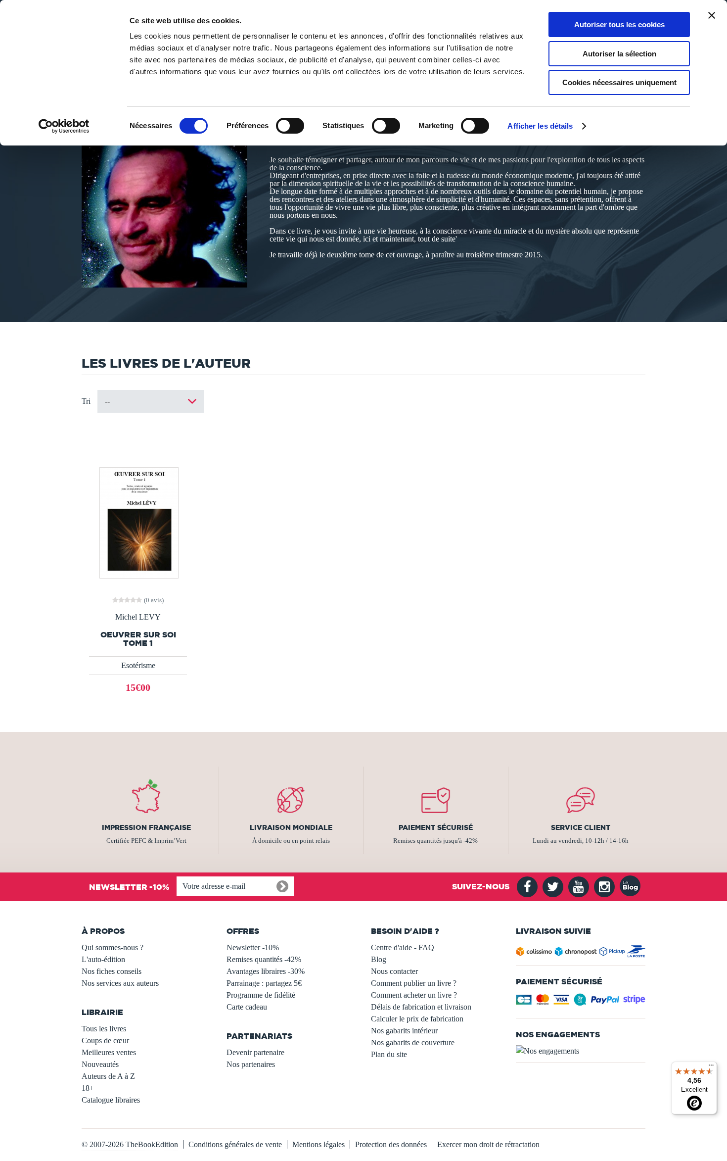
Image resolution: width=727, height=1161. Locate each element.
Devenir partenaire (255, 1052)
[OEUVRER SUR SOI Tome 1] (138, 522)
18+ (88, 1088)
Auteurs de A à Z (108, 1076)
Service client (580, 827)
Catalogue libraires (111, 1100)
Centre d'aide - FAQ (402, 947)
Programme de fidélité (261, 995)
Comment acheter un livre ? (414, 995)
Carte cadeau (247, 1007)
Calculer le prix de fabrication (417, 1019)
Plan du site (389, 1054)
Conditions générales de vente (235, 1144)
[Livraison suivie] (581, 953)
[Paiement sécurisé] (581, 1002)
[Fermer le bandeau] (711, 15)
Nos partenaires (251, 1064)
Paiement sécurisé (436, 827)
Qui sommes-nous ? (112, 947)
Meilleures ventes (109, 1052)
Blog (378, 959)
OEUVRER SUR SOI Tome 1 (138, 638)
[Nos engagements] (581, 1051)
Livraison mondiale (291, 827)
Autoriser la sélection (619, 53)
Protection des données (391, 1144)
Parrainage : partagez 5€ (264, 983)
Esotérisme (138, 665)
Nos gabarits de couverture (412, 1042)
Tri (86, 401)
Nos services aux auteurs (120, 983)
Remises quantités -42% (264, 959)
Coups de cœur (105, 1040)
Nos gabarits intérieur (404, 1030)
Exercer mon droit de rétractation (488, 1144)
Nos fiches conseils (111, 971)
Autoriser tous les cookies (619, 24)
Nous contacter (394, 971)
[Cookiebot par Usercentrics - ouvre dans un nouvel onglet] (64, 126)
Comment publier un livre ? (413, 983)
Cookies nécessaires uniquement (619, 82)
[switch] (290, 126)
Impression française (146, 827)
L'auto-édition (103, 959)
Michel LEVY (138, 617)
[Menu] (711, 1067)
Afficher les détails (540, 126)
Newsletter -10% (253, 947)
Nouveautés (100, 1064)
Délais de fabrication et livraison (421, 1007)
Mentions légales (318, 1144)
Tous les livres (104, 1028)
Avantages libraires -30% (266, 971)
